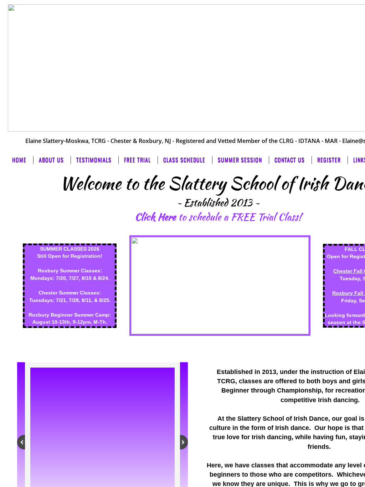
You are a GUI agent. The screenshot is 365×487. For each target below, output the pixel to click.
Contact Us (289, 160)
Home (19, 160)
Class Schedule (184, 160)
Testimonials (94, 160)
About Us (51, 160)
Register (329, 160)
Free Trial (137, 160)
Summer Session (240, 160)
